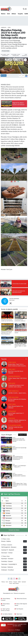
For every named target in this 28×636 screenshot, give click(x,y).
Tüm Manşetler (19, 608)
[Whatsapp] (19, 579)
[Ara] (23, 9)
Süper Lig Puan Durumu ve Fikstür (5, 609)
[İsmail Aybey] (4, 371)
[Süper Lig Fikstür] (26, 535)
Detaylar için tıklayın (14, 530)
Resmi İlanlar (16, 583)
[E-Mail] (10, 303)
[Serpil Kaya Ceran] (4, 399)
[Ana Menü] (25, 9)
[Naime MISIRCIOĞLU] (4, 392)
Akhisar (14, 13)
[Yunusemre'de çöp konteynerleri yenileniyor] (21, 315)
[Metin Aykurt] (4, 413)
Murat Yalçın (12, 362)
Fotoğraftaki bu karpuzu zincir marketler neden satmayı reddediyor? (16, 386)
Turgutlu (20, 13)
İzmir (8, 13)
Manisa (3, 13)
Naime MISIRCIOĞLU (13, 391)
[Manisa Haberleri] (6, 9)
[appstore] (7, 618)
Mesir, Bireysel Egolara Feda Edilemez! (15, 407)
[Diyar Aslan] (4, 420)
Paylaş (4, 75)
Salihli (26, 13)
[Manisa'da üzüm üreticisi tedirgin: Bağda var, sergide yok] (21, 340)
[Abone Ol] (26, 75)
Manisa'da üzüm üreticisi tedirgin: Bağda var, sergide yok (20, 346)
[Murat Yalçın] (4, 364)
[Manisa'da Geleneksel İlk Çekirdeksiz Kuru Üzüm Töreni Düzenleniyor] (7, 327)
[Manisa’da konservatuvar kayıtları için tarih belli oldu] (7, 315)
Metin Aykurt (12, 411)
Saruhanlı (24, 581)
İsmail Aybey (11, 369)
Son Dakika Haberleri (7, 614)
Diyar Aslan (11, 418)
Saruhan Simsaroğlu (14, 376)
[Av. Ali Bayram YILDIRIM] (4, 427)
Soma (10, 583)
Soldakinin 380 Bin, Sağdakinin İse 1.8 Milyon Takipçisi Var (17, 421)
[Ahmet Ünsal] (4, 406)
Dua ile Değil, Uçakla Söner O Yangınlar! (16, 414)
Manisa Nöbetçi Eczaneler (5, 599)
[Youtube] (17, 579)
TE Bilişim (17, 630)
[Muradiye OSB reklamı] (7, 340)
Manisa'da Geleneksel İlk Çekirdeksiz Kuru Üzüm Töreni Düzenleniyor (6, 333)
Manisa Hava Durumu (22, 598)
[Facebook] (9, 579)
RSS (4, 625)
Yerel (9, 27)
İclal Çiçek (11, 300)
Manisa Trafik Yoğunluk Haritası (21, 604)
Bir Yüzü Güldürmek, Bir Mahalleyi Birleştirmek (17, 400)
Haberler (3, 27)
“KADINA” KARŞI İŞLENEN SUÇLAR (15, 428)
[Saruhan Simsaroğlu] (4, 378)
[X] (11, 579)
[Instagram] (14, 579)
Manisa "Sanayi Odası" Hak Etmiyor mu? (17, 379)
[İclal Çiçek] (4, 301)
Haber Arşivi (19, 614)
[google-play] (20, 618)
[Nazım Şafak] (4, 385)
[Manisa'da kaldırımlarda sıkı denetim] (21, 327)
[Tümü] (26, 359)
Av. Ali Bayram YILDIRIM (14, 425)
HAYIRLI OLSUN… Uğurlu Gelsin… (17, 393)
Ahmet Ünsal (12, 404)
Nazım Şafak (11, 383)
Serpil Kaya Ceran (13, 397)
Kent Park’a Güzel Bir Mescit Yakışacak (15, 372)
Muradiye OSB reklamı (6, 344)
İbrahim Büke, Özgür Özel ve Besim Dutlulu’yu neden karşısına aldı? (16, 365)
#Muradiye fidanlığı (5, 50)
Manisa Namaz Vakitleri (5, 604)
